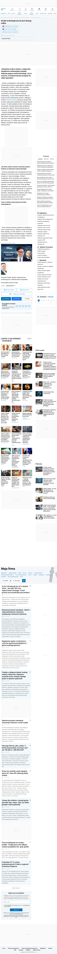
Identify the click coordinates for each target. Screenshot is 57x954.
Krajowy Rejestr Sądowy (43, 260)
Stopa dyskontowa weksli (43, 290)
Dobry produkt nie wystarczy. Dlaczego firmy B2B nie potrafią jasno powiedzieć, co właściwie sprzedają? (45, 204)
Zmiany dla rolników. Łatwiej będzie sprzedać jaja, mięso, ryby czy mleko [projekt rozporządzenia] (46, 189)
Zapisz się (16, 912)
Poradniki (3, 579)
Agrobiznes (41, 577)
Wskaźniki (42, 263)
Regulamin (43, 951)
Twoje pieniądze (31, 13)
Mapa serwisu (36, 952)
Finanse (30, 575)
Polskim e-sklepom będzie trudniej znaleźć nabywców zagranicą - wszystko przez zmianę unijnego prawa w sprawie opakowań (45, 173)
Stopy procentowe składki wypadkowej (43, 274)
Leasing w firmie (38, 575)
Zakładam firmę (12, 575)
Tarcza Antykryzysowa (13, 579)
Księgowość (3, 13)
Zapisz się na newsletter (19, 275)
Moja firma (11, 17)
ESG (21, 579)
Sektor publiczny (19, 13)
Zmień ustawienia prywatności (29, 951)
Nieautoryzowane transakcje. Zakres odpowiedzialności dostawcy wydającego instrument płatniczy (46, 165)
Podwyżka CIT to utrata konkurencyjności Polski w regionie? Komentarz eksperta (44, 196)
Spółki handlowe (41, 254)
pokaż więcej (15, 890)
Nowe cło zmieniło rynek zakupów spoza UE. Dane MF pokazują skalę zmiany (46, 185)
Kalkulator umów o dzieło (43, 230)
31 (38, 303)
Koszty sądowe (41, 256)
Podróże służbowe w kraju (43, 279)
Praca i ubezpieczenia (20, 577)
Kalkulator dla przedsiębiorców (45, 222)
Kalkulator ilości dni (42, 244)
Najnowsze (46, 161)
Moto (37, 13)
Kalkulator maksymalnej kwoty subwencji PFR (44, 241)
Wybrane (52, 161)
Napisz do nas (25, 271)
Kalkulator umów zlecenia (43, 228)
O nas (3, 951)
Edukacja (50, 13)
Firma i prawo (40, 353)
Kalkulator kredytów (42, 234)
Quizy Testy (40, 292)
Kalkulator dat (40, 247)
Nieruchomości (43, 13)
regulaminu (20, 908)
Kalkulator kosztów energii (43, 232)
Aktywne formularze (46, 250)
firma (21, 213)
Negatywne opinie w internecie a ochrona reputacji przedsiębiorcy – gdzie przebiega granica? (45, 169)
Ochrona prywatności (13, 951)
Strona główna (4, 17)
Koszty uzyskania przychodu (44, 277)
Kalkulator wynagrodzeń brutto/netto (43, 225)
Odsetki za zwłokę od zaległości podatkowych (45, 270)
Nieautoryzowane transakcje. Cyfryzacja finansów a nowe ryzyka (45, 177)
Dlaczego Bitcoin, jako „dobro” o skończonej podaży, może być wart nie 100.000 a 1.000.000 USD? (45, 181)
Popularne (40, 161)
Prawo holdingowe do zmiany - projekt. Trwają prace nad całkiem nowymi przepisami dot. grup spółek (46, 193)
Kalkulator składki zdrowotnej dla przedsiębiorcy (45, 219)
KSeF (55, 13)
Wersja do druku (10, 271)
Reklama (28, 952)
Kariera (50, 951)
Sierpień (50, 299)
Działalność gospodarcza (43, 251)
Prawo (25, 13)
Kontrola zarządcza (42, 258)
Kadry (9, 13)
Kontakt (21, 952)
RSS (15, 952)
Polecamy (39, 467)
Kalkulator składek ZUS (43, 236)
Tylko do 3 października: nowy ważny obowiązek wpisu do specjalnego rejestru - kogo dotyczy (45, 208)
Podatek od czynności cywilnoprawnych (42, 282)
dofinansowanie (12, 100)
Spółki (19, 575)
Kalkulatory (43, 216)
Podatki (35, 577)
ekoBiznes (48, 577)
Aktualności (17, 17)
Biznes (13, 13)
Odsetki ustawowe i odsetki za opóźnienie (44, 266)
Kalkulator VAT (41, 238)
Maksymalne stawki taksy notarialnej (43, 287)
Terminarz (43, 299)
